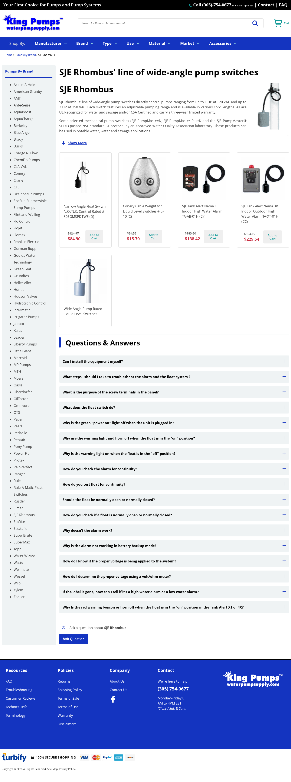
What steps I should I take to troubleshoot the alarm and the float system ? (126, 376)
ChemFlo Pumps (27, 159)
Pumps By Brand (25, 55)
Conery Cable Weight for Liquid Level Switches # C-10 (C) (143, 211)
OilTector (21, 398)
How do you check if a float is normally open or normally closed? (117, 515)
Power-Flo (22, 453)
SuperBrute (23, 535)
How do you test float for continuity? (94, 484)
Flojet (18, 228)
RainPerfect (23, 467)
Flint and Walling (27, 214)
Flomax (19, 235)
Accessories (220, 43)
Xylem (18, 590)
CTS (17, 187)
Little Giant (22, 351)
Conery (19, 173)
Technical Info (16, 707)
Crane (18, 180)
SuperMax (22, 542)
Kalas (18, 330)
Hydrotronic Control (30, 303)
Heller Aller (22, 282)
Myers (18, 378)
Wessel (19, 576)
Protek (19, 460)
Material (157, 43)
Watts (18, 562)
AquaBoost (22, 112)
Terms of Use (68, 707)
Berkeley (20, 125)
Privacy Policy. (67, 768)
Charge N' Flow (25, 153)
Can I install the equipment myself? (93, 361)
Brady (18, 139)
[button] (255, 23)
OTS (17, 412)
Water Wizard (24, 555)
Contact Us (118, 689)
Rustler (19, 501)
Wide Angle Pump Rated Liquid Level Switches (83, 311)
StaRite (19, 521)
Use (130, 43)
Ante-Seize (22, 105)
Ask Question (74, 639)
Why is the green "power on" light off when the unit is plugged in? (118, 423)
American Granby (28, 91)
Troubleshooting (19, 689)
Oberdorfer (23, 392)
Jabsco (19, 323)
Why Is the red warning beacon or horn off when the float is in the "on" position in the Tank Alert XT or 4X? (153, 607)
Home (8, 55)
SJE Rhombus (24, 515)
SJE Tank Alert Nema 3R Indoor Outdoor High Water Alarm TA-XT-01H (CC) (259, 214)
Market (187, 43)
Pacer (18, 419)
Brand (82, 43)
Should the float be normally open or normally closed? (109, 499)
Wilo (17, 583)
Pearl (18, 426)
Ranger (19, 474)
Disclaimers (67, 724)
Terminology (16, 715)
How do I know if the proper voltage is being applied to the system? (119, 561)
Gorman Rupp (25, 248)
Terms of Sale (68, 698)
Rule (17, 480)
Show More (77, 143)
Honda (19, 289)
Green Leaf (22, 269)
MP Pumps (22, 364)
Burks (18, 146)
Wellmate (21, 569)
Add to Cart (94, 236)
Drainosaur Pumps (29, 194)
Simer (18, 508)
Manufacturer (48, 43)
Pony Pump (23, 446)
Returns (64, 681)
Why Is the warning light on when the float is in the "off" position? (119, 453)
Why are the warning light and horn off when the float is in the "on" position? (129, 438)
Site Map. (52, 768)
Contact (266, 5)
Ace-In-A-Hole (24, 84)
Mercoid (20, 357)
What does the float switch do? (89, 407)
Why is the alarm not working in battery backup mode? (109, 545)
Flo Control (22, 221)
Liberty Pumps (25, 344)
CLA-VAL (20, 166)
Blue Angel (22, 132)
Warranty (65, 715)
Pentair (19, 439)
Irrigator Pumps (26, 317)
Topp (18, 549)
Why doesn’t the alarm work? (87, 530)
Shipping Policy (70, 689)
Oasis (18, 385)
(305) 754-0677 (173, 689)
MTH (17, 371)
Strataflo (20, 528)
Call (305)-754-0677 (211, 5)
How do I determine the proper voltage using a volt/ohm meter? (117, 576)
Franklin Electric (26, 241)
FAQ (283, 5)
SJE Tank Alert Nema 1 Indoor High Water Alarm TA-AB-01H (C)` (202, 211)
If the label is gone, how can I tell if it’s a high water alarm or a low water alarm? (131, 592)
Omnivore (22, 405)
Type (107, 43)
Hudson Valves (25, 296)
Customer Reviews (20, 698)
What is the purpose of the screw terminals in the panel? (111, 392)
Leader (19, 337)
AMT (17, 98)
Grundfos (21, 276)
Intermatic (22, 310)
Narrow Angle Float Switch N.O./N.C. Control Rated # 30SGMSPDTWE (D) (85, 211)
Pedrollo (20, 433)
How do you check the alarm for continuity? (100, 469)
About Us (117, 681)
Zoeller (19, 596)
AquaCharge (23, 118)
